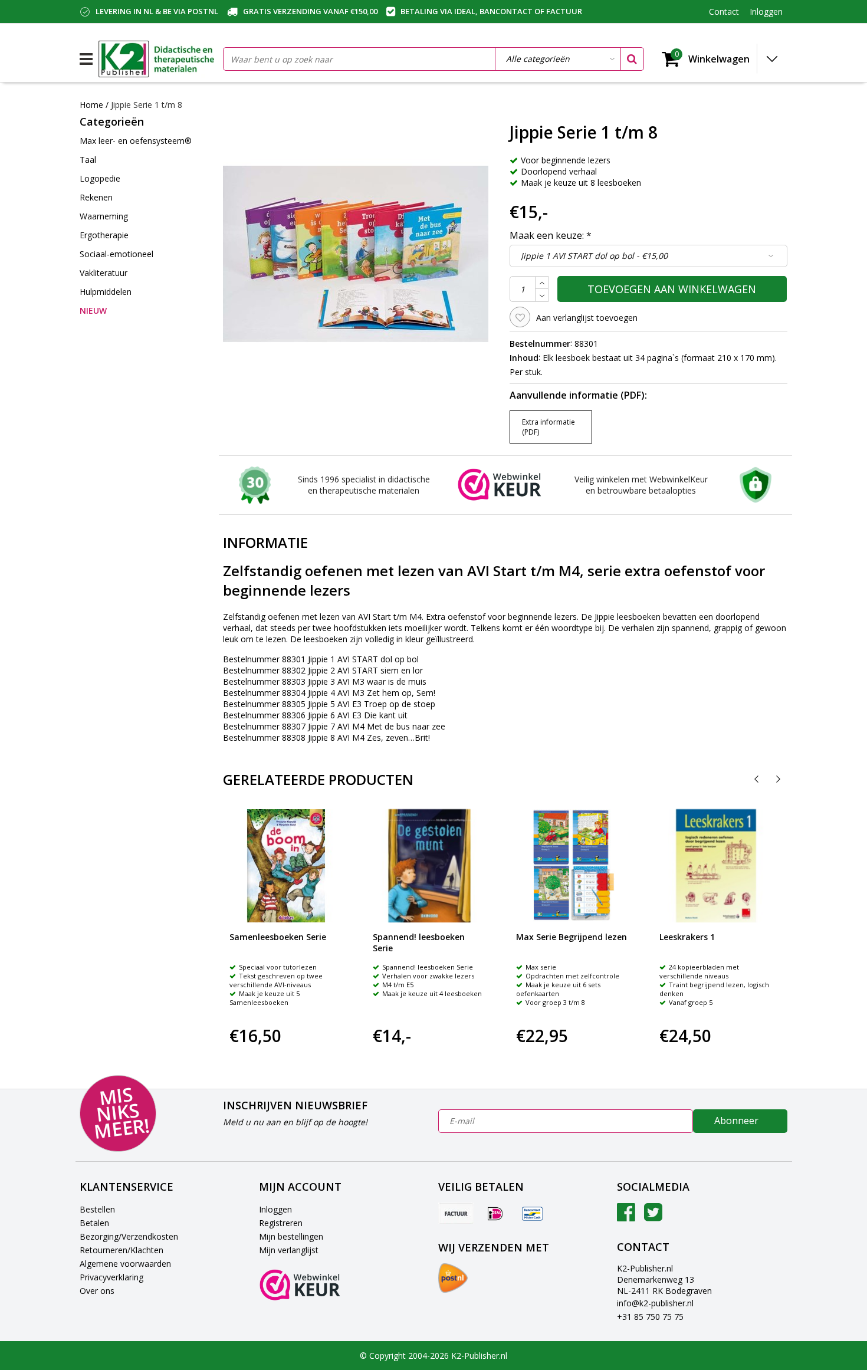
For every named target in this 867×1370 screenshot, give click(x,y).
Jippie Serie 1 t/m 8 (146, 104)
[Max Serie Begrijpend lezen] (572, 865)
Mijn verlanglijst (288, 1250)
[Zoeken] (631, 59)
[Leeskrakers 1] (716, 865)
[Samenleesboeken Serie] (286, 865)
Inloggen (275, 1209)
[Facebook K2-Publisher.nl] (626, 1216)
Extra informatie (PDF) (548, 427)
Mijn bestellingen (291, 1236)
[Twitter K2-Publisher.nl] (653, 1216)
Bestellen (97, 1209)
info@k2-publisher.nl (655, 1303)
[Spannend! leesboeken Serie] (429, 865)
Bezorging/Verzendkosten (129, 1236)
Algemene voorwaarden (125, 1263)
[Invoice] (456, 1213)
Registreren (281, 1222)
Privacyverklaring (111, 1277)
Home (91, 104)
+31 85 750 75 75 (650, 1316)
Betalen (94, 1222)
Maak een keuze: (551, 235)
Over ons (97, 1290)
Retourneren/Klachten (121, 1250)
